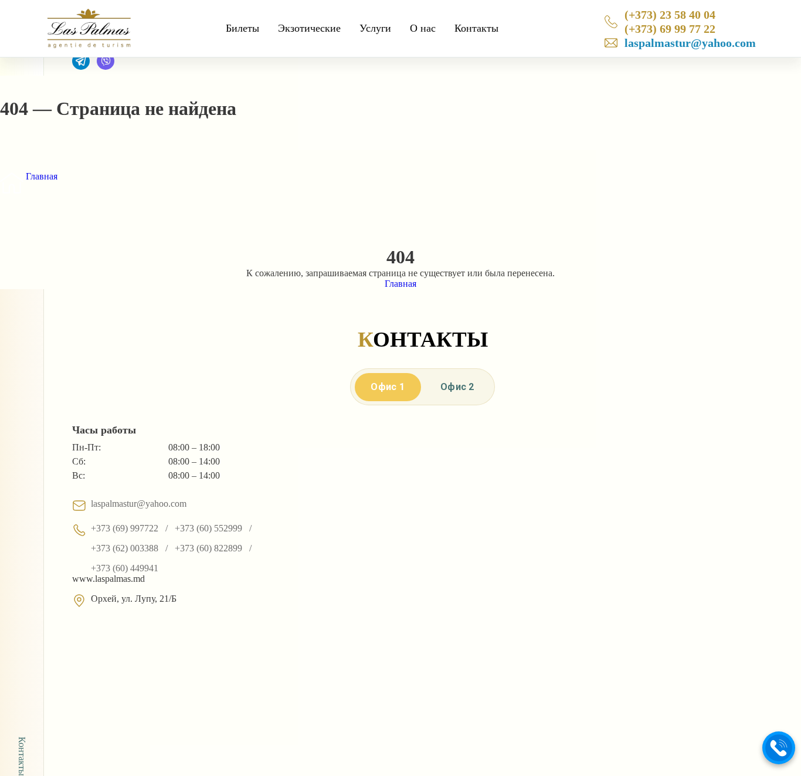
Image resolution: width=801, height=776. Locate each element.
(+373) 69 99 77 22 (669, 28)
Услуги (375, 28)
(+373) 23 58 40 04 (669, 14)
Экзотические (309, 28)
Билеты (242, 28)
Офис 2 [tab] (457, 386)
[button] (778, 747)
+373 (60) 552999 (208, 528)
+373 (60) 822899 (208, 548)
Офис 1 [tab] (388, 386)
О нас (423, 28)
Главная (41, 176)
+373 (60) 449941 (124, 568)
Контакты (476, 28)
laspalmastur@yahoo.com (690, 42)
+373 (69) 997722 (124, 528)
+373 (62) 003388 (124, 548)
